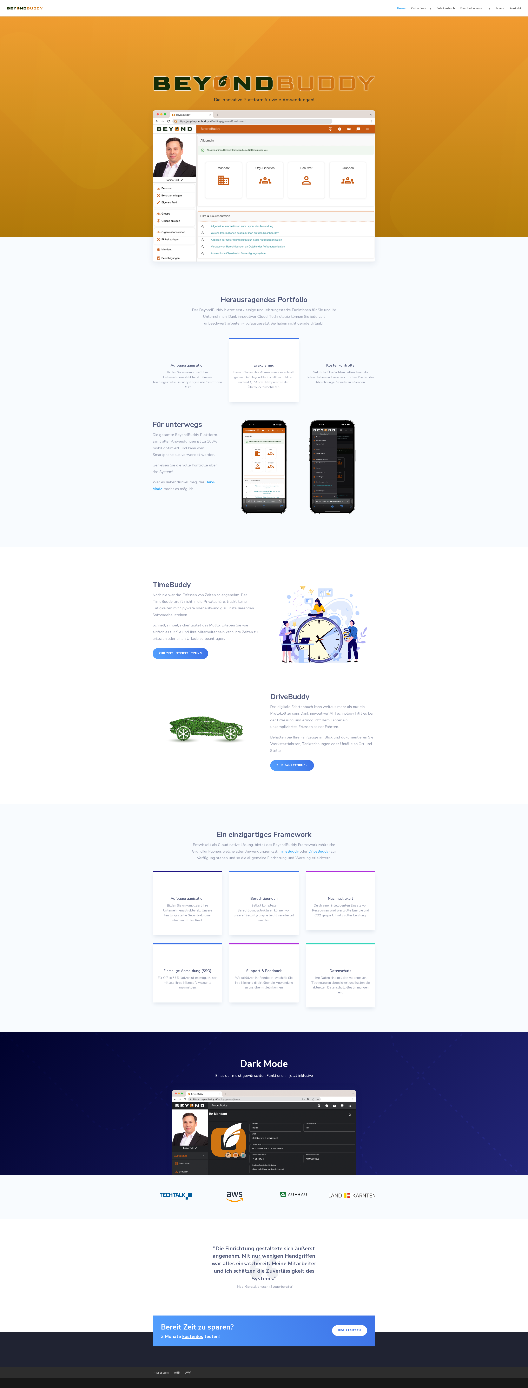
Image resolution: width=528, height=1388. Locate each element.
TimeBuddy (289, 851)
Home (401, 8)
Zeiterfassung (421, 8)
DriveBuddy (319, 851)
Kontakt (515, 8)
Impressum (161, 1372)
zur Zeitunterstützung (180, 653)
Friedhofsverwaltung (475, 8)
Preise (500, 8)
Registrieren (349, 1330)
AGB (177, 1372)
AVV (188, 1372)
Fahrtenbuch (446, 8)
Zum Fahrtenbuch (292, 765)
